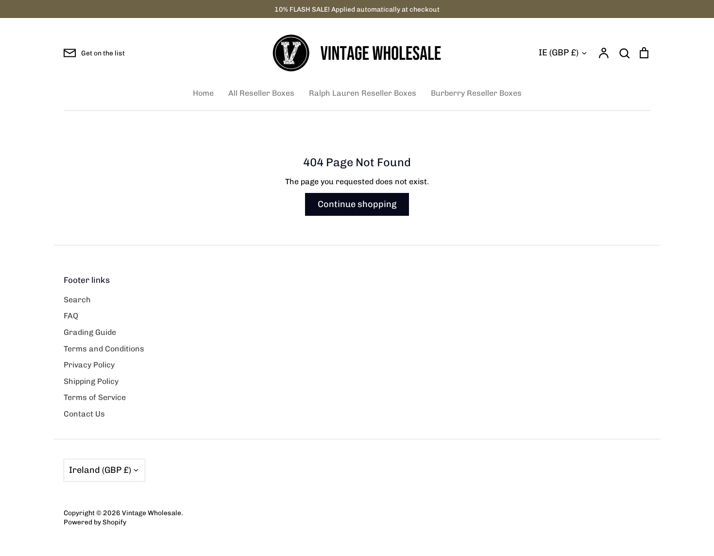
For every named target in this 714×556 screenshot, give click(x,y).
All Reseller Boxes (261, 93)
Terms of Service (95, 397)
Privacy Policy (89, 364)
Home (203, 93)
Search (77, 299)
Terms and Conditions (104, 348)
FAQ (71, 315)
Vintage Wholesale (151, 513)
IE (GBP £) (558, 52)
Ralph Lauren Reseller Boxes (362, 93)
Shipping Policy (91, 381)
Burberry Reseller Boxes (476, 93)
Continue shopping (357, 204)
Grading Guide (90, 332)
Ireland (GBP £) (100, 470)
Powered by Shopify (95, 522)
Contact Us (84, 413)
